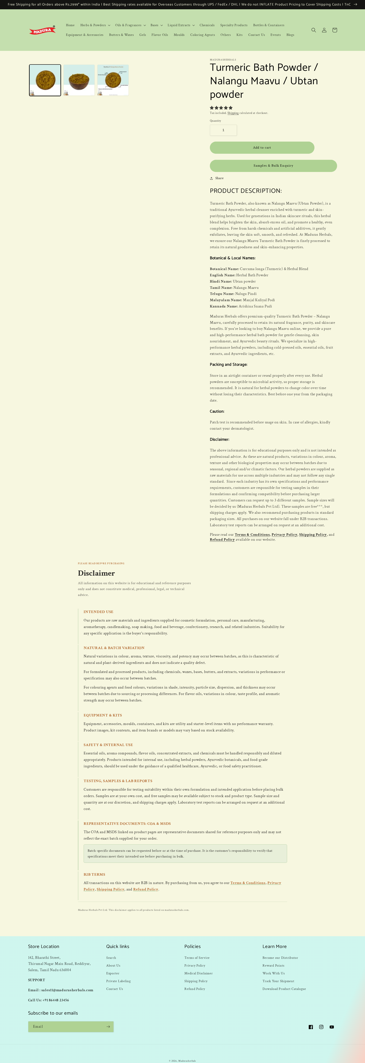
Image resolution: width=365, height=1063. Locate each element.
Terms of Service (197, 958)
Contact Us (114, 989)
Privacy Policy (285, 534)
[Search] (314, 30)
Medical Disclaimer (198, 973)
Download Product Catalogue (284, 989)
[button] (95, 25)
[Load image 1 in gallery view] (45, 80)
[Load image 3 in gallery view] (113, 80)
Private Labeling (118, 981)
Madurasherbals (187, 1060)
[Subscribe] (108, 1026)
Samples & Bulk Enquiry (273, 165)
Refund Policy (222, 539)
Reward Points (273, 965)
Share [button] (219, 178)
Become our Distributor (280, 958)
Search (111, 958)
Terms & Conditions (252, 534)
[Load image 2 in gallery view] (79, 80)
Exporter (113, 973)
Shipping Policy (313, 534)
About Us (113, 965)
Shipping (233, 113)
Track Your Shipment (278, 981)
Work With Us (274, 973)
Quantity (215, 121)
